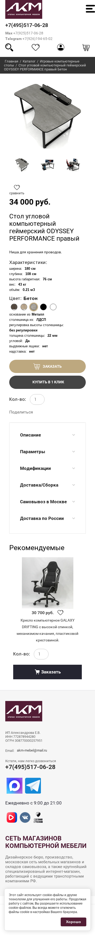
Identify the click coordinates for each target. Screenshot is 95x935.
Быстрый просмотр (47, 583)
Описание (30, 435)
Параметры (32, 451)
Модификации (35, 468)
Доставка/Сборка (39, 485)
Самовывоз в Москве (43, 501)
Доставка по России (42, 518)
